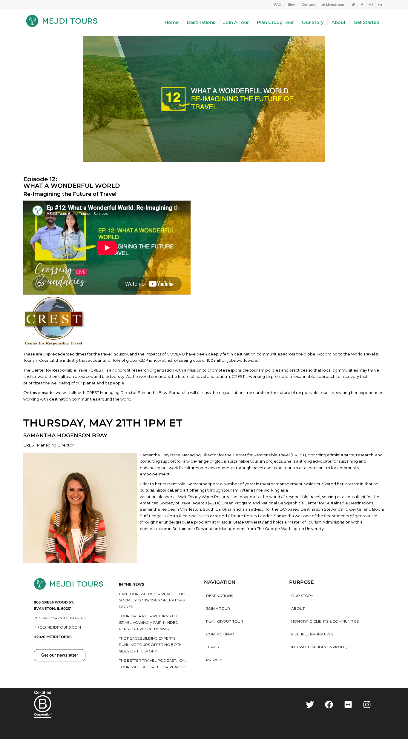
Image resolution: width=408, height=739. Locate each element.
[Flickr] (348, 704)
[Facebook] (329, 704)
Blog (291, 4)
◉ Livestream (334, 4)
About (298, 608)
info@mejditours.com (57, 627)
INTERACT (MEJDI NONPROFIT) (319, 647)
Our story (302, 595)
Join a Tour (218, 608)
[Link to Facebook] (362, 4)
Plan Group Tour (224, 621)
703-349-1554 (45, 618)
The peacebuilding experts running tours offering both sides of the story (150, 644)
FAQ (277, 4)
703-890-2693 (73, 618)
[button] (59, 655)
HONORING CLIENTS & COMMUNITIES (325, 621)
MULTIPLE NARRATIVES (312, 634)
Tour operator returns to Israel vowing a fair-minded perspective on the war (148, 622)
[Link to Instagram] (371, 4)
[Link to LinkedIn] (380, 4)
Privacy (214, 660)
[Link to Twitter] (353, 4)
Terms (212, 647)
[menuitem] (278, 4)
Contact (309, 4)
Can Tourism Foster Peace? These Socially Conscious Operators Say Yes (154, 600)
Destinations (219, 595)
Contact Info (220, 634)
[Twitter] (310, 704)
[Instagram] (367, 704)
